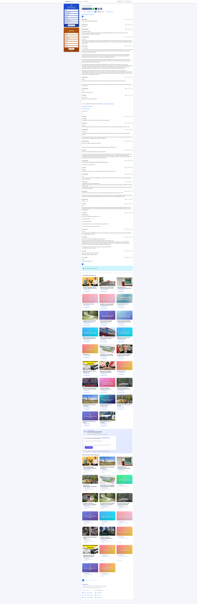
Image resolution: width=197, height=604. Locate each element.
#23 (125, 236)
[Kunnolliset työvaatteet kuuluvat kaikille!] (90, 419)
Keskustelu (101, 11)
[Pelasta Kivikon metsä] (124, 368)
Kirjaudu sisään (120, 1)
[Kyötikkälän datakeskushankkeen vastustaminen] (90, 402)
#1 (125, 19)
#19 (125, 199)
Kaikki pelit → (71, 48)
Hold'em (71, 46)
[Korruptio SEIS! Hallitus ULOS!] (124, 301)
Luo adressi (89, 447)
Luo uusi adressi (128, 1)
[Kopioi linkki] (101, 9)
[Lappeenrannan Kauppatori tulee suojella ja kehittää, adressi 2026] (90, 335)
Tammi (71, 44)
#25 (125, 257)
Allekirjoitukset (92, 11)
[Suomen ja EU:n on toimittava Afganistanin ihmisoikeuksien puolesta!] (107, 369)
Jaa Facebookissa (87, 8)
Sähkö (71, 10)
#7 (125, 88)
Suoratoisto (71, 14)
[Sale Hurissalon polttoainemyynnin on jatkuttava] (124, 402)
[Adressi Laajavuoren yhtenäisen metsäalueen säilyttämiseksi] (107, 318)
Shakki (71, 35)
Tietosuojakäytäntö (109, 11)
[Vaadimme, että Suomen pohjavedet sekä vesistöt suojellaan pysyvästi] (107, 301)
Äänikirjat (71, 18)
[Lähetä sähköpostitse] (99, 9)
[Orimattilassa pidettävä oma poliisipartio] (107, 419)
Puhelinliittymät (71, 12)
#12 (125, 141)
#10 (125, 123)
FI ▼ (74, 1)
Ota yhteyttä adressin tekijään (88, 14)
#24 (125, 250)
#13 (125, 150)
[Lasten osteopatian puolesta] (90, 301)
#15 (125, 167)
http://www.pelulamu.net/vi (108, 103)
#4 (125, 36)
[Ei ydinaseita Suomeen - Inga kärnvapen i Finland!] (107, 402)
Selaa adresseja (79, 1)
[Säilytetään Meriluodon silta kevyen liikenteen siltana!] (90, 369)
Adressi (84, 11)
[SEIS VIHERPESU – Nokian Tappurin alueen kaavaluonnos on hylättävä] (107, 352)
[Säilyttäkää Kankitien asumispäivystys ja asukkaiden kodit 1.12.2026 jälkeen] (124, 285)
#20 (125, 203)
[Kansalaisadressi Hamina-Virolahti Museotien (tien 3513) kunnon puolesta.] (90, 318)
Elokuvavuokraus (71, 20)
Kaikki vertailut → (71, 25)
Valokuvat (71, 22)
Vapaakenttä (71, 38)
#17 (125, 181)
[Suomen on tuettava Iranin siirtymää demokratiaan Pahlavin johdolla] (124, 352)
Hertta (71, 42)
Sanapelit (71, 40)
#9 (125, 116)
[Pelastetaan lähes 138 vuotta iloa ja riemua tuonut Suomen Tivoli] (107, 335)
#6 (125, 77)
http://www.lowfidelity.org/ (87, 106)
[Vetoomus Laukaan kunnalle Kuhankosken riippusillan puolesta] (124, 385)
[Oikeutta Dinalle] (90, 351)
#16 (125, 174)
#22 (125, 229)
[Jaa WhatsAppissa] (93, 9)
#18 (125, 191)
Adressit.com (68, 1)
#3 (125, 29)
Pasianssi (71, 33)
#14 (125, 160)
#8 (125, 95)
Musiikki (71, 16)
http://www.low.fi (86, 108)
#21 (125, 212)
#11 (125, 129)
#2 (125, 24)
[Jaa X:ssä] (96, 9)
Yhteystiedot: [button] (85, 1)
